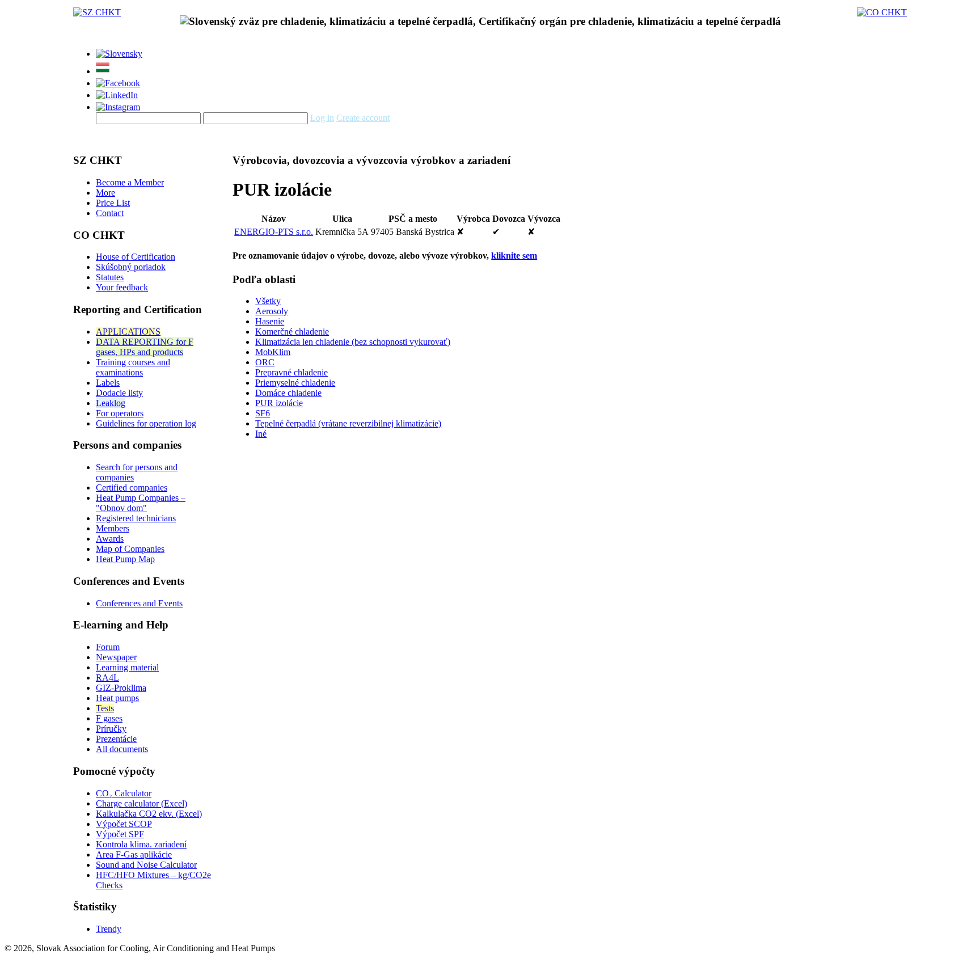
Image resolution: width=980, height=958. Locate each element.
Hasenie (269, 321)
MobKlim (272, 352)
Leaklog (110, 403)
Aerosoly (271, 311)
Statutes (110, 277)
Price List (113, 203)
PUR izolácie (279, 403)
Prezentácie (116, 739)
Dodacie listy (119, 393)
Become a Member (130, 182)
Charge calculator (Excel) (141, 803)
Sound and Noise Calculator (146, 865)
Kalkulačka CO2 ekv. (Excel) (149, 813)
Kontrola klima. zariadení (141, 844)
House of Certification (135, 256)
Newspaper (116, 657)
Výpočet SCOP (124, 824)
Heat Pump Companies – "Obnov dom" (140, 503)
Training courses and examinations (133, 367)
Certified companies (131, 487)
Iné (261, 433)
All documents (122, 749)
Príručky (111, 728)
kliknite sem (514, 255)
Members (112, 528)
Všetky (268, 301)
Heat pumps (117, 698)
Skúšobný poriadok (131, 267)
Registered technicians (136, 518)
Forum (108, 647)
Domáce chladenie (288, 393)
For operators (119, 413)
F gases (109, 718)
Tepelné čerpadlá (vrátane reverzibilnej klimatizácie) (348, 423)
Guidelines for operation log (146, 423)
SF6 (262, 413)
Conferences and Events (139, 603)
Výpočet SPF (120, 834)
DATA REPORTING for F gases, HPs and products (144, 347)
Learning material (127, 667)
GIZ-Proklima (121, 688)
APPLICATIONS (128, 331)
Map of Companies (130, 549)
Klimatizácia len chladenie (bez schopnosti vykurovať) (352, 342)
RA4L (107, 677)
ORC (264, 362)
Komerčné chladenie (292, 331)
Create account (363, 118)
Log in (322, 118)
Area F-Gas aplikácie (134, 854)
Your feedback (122, 287)
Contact (110, 213)
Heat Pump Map (125, 559)
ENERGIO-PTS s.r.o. (273, 232)
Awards (110, 538)
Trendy (108, 929)
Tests (105, 708)
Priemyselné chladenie (295, 382)
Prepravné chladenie (291, 372)
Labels (108, 382)
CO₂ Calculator (123, 793)
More (105, 192)
